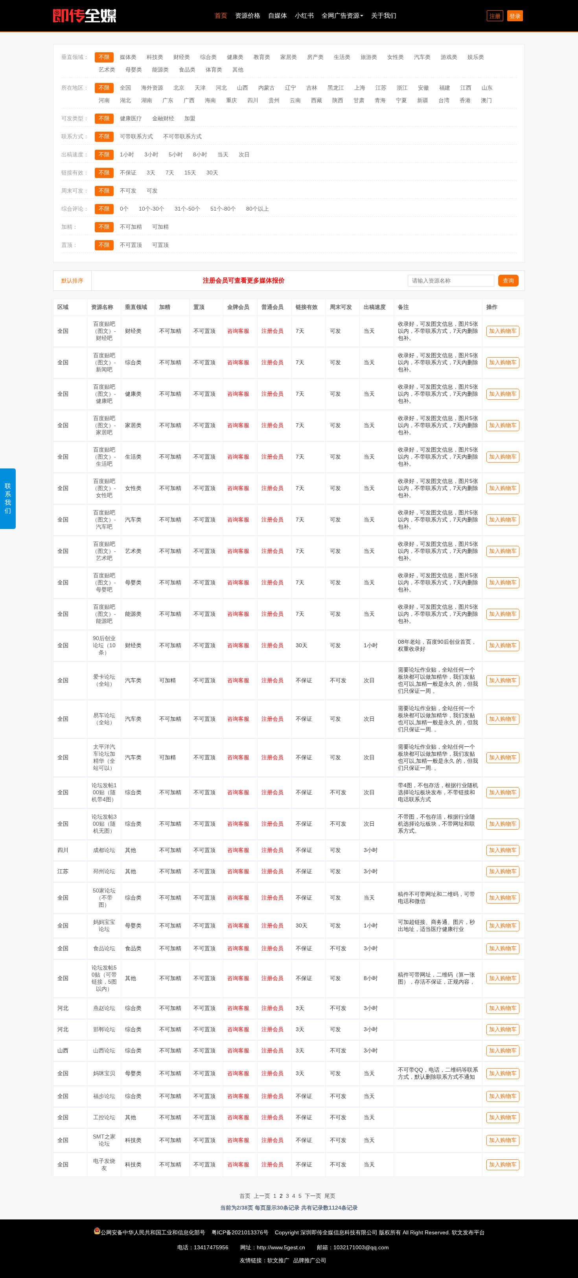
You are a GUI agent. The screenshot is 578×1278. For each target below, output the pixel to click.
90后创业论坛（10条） (104, 645)
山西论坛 (104, 1050)
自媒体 (277, 15)
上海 (359, 87)
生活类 (342, 57)
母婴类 (133, 69)
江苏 (381, 87)
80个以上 (257, 209)
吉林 (311, 87)
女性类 (395, 57)
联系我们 (8, 498)
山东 (487, 87)
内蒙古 (266, 87)
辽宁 (290, 87)
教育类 (262, 57)
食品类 (187, 69)
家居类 (288, 57)
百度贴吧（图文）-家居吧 (104, 425)
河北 (221, 87)
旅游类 (369, 57)
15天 (190, 172)
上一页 (262, 1196)
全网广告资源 (340, 15)
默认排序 (72, 280)
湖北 (125, 100)
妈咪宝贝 (104, 1073)
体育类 (214, 69)
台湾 (443, 100)
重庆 (231, 100)
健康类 (235, 57)
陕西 (337, 100)
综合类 (208, 57)
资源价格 (247, 15)
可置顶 (160, 245)
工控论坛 (104, 1117)
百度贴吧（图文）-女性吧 (104, 488)
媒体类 (128, 57)
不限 (104, 57)
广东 (167, 100)
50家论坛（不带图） (104, 897)
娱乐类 (476, 57)
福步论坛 (104, 1096)
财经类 (181, 57)
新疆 (422, 100)
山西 (242, 87)
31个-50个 (187, 209)
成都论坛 (104, 850)
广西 (189, 100)
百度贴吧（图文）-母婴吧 (104, 582)
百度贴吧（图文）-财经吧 (104, 331)
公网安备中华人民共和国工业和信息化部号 (154, 1232)
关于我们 (383, 15)
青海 (380, 100)
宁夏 (401, 100)
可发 (152, 190)
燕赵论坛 (104, 1008)
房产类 (315, 57)
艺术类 (107, 69)
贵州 (274, 100)
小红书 (304, 15)
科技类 (155, 57)
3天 (151, 172)
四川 (252, 100)
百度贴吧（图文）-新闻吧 (104, 362)
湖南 (146, 100)
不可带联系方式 (182, 136)
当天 (222, 154)
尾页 (329, 1196)
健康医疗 (131, 118)
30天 (212, 172)
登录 (515, 16)
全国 (125, 87)
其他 (237, 69)
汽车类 (422, 57)
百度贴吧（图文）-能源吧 (104, 614)
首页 (221, 15)
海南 (210, 100)
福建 (444, 87)
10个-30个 (151, 209)
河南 (104, 100)
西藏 (316, 100)
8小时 (200, 154)
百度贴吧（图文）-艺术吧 (104, 551)
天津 (200, 87)
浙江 (402, 87)
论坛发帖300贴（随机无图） (104, 823)
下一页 (313, 1196)
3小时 (151, 154)
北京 (178, 87)
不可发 (128, 190)
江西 (465, 87)
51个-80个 (223, 209)
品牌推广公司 (309, 1260)
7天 (170, 172)
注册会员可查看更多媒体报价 (244, 280)
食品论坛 (104, 948)
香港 (465, 100)
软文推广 (278, 1260)
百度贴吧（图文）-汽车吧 (104, 519)
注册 (495, 16)
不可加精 (131, 227)
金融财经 (163, 118)
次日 (244, 154)
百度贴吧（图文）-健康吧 (104, 394)
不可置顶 (131, 245)
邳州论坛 (104, 871)
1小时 (127, 154)
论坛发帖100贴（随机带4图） (104, 792)
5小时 (176, 154)
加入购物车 (503, 331)
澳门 (486, 100)
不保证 (128, 172)
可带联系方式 (136, 136)
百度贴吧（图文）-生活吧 (104, 456)
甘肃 (358, 100)
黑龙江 (336, 87)
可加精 (160, 227)
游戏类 (449, 57)
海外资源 (152, 87)
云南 (295, 100)
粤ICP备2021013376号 (240, 1232)
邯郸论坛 (104, 1029)
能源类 (160, 69)
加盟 (189, 118)
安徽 (423, 87)
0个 (124, 209)
